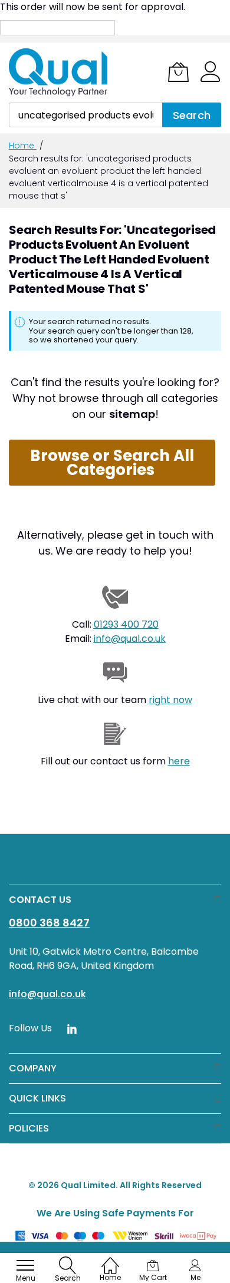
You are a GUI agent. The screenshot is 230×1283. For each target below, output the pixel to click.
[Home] (110, 1259)
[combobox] (85, 115)
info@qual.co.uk (130, 638)
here (179, 761)
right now (170, 700)
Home (23, 145)
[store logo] (59, 72)
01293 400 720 (126, 624)
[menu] (25, 1265)
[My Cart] (178, 72)
